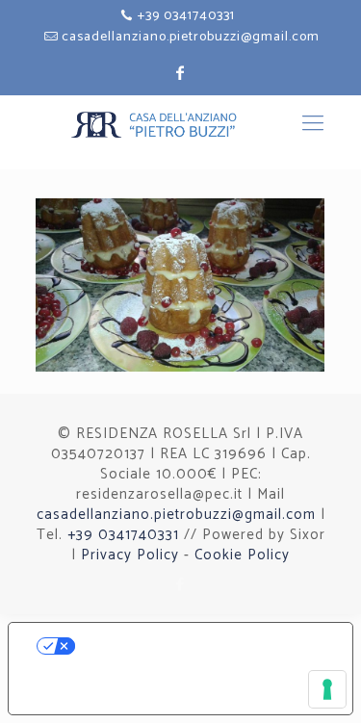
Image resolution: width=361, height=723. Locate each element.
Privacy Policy (130, 555)
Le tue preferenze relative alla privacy (200, 646)
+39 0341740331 (186, 16)
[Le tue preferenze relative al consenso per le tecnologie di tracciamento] (327, 689)
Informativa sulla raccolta (131, 699)
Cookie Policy (242, 555)
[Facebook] (180, 585)
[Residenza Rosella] (181, 132)
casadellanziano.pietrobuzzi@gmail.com (191, 37)
